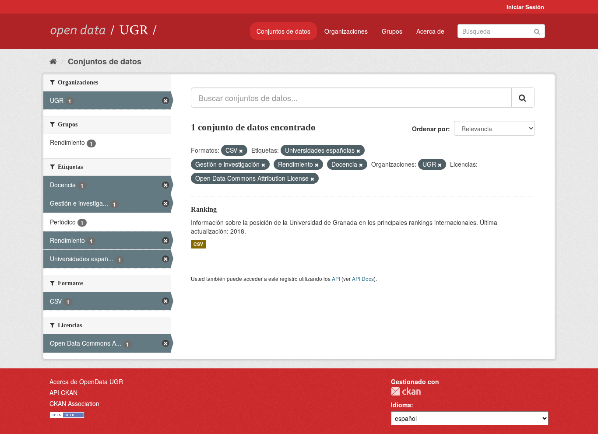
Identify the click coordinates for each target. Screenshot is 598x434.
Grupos (392, 31)
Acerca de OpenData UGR (86, 381)
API (336, 278)
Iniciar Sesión (525, 7)
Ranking (204, 209)
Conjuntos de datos (283, 31)
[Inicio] (53, 60)
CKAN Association (74, 403)
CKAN (406, 391)
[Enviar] (537, 30)
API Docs (363, 278)
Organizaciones (346, 31)
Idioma (401, 404)
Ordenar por (430, 128)
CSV (198, 244)
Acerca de (430, 31)
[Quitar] (241, 150)
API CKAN (63, 392)
